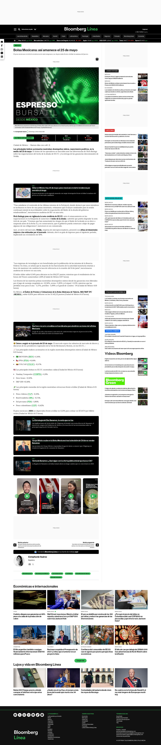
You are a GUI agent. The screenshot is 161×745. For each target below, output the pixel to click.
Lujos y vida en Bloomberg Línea (37, 664)
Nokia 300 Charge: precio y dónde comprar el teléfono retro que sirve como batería (27, 692)
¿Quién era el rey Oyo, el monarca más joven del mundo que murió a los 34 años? (62, 692)
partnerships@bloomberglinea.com (126, 731)
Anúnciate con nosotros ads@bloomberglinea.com (130, 733)
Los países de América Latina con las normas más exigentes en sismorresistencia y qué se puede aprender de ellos (119, 98)
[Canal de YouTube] (24, 715)
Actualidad (85, 721)
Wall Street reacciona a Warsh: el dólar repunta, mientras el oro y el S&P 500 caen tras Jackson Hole (62, 616)
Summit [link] (55, 36)
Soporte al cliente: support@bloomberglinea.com (129, 734)
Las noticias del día (57, 573)
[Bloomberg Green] (126, 381)
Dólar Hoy (85, 719)
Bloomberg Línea (27, 573)
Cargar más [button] (80, 660)
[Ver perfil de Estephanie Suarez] (20, 561)
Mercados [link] (46, 36)
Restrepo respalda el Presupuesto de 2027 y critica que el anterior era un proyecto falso (62, 651)
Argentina (50, 721)
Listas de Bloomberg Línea (89, 727)
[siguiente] (97, 544)
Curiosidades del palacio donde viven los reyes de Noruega (96, 691)
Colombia (50, 722)
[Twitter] (33, 564)
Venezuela (50, 724)
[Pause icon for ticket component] (15, 40)
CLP (30, 394)
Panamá (50, 731)
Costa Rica (51, 734)
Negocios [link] (107, 36)
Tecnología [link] (85, 36)
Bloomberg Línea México (42, 573)
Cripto (84, 722)
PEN (29, 402)
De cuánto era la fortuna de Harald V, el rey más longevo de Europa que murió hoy (130, 692)
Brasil (49, 718)
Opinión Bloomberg (112, 331)
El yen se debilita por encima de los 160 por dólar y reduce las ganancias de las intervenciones (97, 616)
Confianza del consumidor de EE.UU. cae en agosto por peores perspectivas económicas (97, 651)
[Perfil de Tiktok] (38, 715)
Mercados (85, 718)
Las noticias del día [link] (22, 36)
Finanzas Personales (87, 724)
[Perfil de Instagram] (29, 715)
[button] (97, 59)
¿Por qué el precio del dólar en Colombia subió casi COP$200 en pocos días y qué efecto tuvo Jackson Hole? (120, 220)
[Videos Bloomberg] (126, 354)
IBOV (31, 357)
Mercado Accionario (56, 577)
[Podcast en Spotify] (42, 715)
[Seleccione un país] (35, 29)
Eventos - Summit (121, 729)
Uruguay (50, 732)
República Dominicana (54, 737)
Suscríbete (119, 716)
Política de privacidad (122, 718)
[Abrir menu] (15, 29)
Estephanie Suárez (21, 131)
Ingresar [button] (145, 29)
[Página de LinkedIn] (33, 715)
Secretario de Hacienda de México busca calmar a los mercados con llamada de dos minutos (82, 545)
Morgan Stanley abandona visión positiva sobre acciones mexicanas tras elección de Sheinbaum (29, 545)
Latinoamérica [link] (74, 36)
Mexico (17, 45)
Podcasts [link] (117, 36)
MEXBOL (17, 294)
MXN (31, 411)
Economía (85, 716)
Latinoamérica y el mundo (54, 716)
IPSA (26, 360)
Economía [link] (141, 36)
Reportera (31, 560)
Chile (49, 726)
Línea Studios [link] (96, 36)
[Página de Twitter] (20, 715)
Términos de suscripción (123, 719)
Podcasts (84, 726)
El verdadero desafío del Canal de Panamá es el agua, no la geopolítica (125, 336)
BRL (31, 398)
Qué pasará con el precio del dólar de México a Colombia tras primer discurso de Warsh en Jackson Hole (120, 228)
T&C (117, 722)
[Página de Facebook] (15, 715)
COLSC (31, 364)
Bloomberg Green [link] (129, 36)
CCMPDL (37, 374)
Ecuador (50, 729)
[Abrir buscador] (19, 29)
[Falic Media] (136, 32)
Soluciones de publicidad (123, 736)
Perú (49, 727)
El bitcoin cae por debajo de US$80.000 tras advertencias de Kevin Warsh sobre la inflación (131, 651)
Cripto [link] (63, 36)
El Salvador (51, 735)
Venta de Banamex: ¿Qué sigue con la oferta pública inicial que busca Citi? (62, 461)
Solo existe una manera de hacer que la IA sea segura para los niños (124, 348)
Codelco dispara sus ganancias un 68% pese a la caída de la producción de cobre (29, 616)
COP (34, 405)
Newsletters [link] (35, 36)
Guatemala (51, 739)
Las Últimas (69, 573)
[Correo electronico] (29, 564)
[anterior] (14, 544)
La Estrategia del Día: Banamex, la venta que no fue (52, 420)
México (50, 719)
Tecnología (119, 721)
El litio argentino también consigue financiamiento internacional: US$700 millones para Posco (29, 651)
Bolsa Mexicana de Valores (82, 573)
